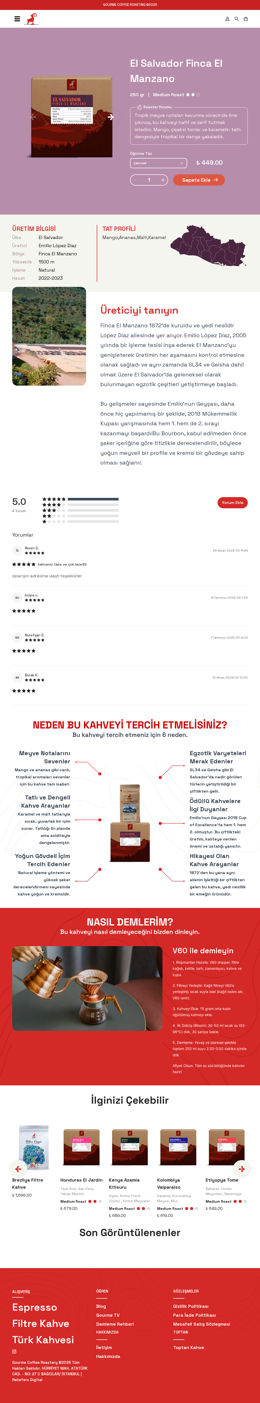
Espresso (34, 1307)
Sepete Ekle (196, 180)
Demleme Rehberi (115, 1324)
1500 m (47, 262)
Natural (47, 270)
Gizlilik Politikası (190, 1306)
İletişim (104, 1347)
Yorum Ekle (232, 502)
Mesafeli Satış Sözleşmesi (201, 1324)
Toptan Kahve (188, 1347)
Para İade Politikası (194, 1315)
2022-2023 (51, 278)
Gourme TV (108, 1315)
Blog (101, 1306)
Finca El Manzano (58, 254)
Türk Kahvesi (43, 1339)
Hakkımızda (108, 1356)
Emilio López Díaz (57, 245)
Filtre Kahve (40, 1323)
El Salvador (51, 237)
